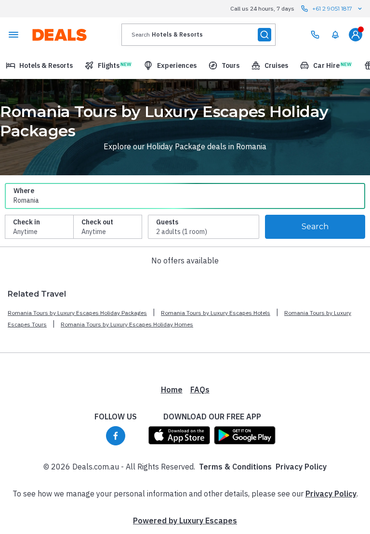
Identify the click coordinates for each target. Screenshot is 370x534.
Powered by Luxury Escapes (185, 520)
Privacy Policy (301, 466)
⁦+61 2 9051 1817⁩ (332, 8)
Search (315, 226)
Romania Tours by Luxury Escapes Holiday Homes (127, 324)
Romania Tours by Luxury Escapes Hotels (215, 312)
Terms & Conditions (235, 466)
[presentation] (198, 34)
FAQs (200, 389)
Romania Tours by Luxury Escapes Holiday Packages (77, 312)
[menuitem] (335, 34)
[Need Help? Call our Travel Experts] (315, 34)
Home (172, 389)
